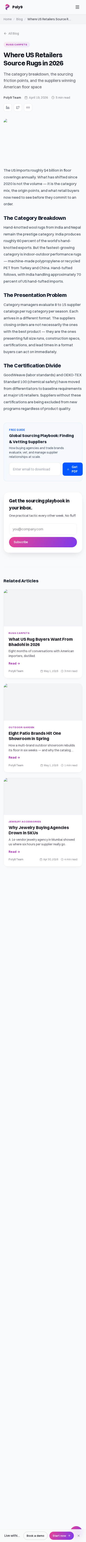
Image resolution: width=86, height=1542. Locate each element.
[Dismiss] (79, 1536)
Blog (19, 19)
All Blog (13, 33)
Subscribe (21, 542)
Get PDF (75, 469)
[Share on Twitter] (18, 107)
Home (8, 19)
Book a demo (35, 1535)
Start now (59, 1535)
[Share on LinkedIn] (8, 107)
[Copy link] (28, 107)
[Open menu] (77, 7)
